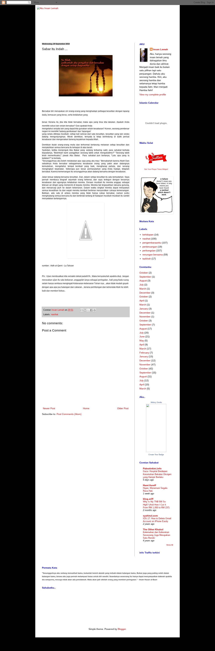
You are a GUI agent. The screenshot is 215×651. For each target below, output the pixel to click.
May (141, 340)
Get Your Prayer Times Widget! (156, 169)
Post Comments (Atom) (69, 414)
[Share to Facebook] (91, 310)
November (144, 316)
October (143, 272)
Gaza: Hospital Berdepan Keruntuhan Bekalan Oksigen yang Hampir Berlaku (157, 474)
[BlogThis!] (85, 310)
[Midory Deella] (156, 451)
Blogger (122, 629)
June (142, 336)
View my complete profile (152, 94)
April (141, 300)
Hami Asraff (149, 485)
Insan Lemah (160, 49)
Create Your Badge (156, 455)
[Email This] (81, 310)
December (144, 292)
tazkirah (146, 258)
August (143, 280)
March (142, 288)
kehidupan (148, 234)
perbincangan (149, 246)
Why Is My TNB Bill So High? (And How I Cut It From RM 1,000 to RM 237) (156, 504)
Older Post (122, 408)
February (144, 352)
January (143, 308)
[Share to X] (88, 310)
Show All (169, 545)
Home (86, 408)
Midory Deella (156, 402)
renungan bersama (152, 254)
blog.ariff (148, 499)
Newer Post (49, 408)
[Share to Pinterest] (94, 310)
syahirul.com (150, 515)
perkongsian (149, 250)
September (145, 276)
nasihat (54, 314)
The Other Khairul (153, 529)
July (141, 284)
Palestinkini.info (152, 468)
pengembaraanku (151, 242)
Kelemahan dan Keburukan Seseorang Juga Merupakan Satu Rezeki (156, 535)
